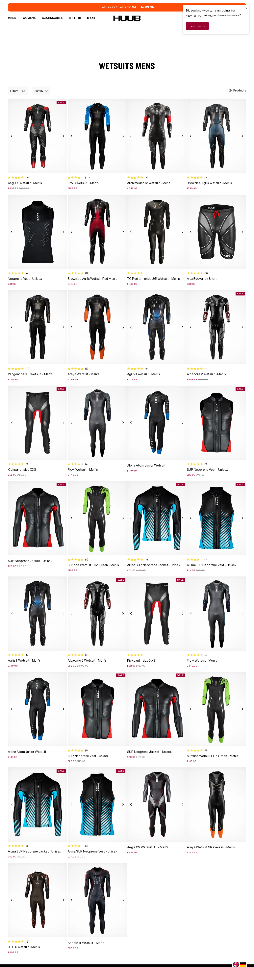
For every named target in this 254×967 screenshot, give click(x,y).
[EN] (236, 964)
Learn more (197, 26)
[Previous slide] (12, 136)
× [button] (246, 8)
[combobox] (236, 964)
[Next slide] (63, 136)
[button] (41, 91)
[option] (243, 964)
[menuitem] (12, 18)
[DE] (243, 964)
